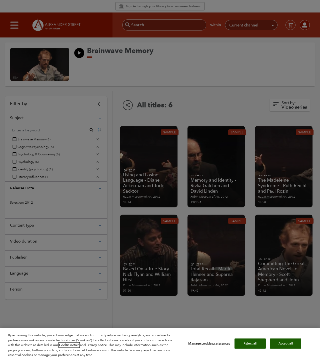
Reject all (250, 343)
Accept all (285, 343)
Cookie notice (69, 345)
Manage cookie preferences (209, 343)
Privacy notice (96, 345)
